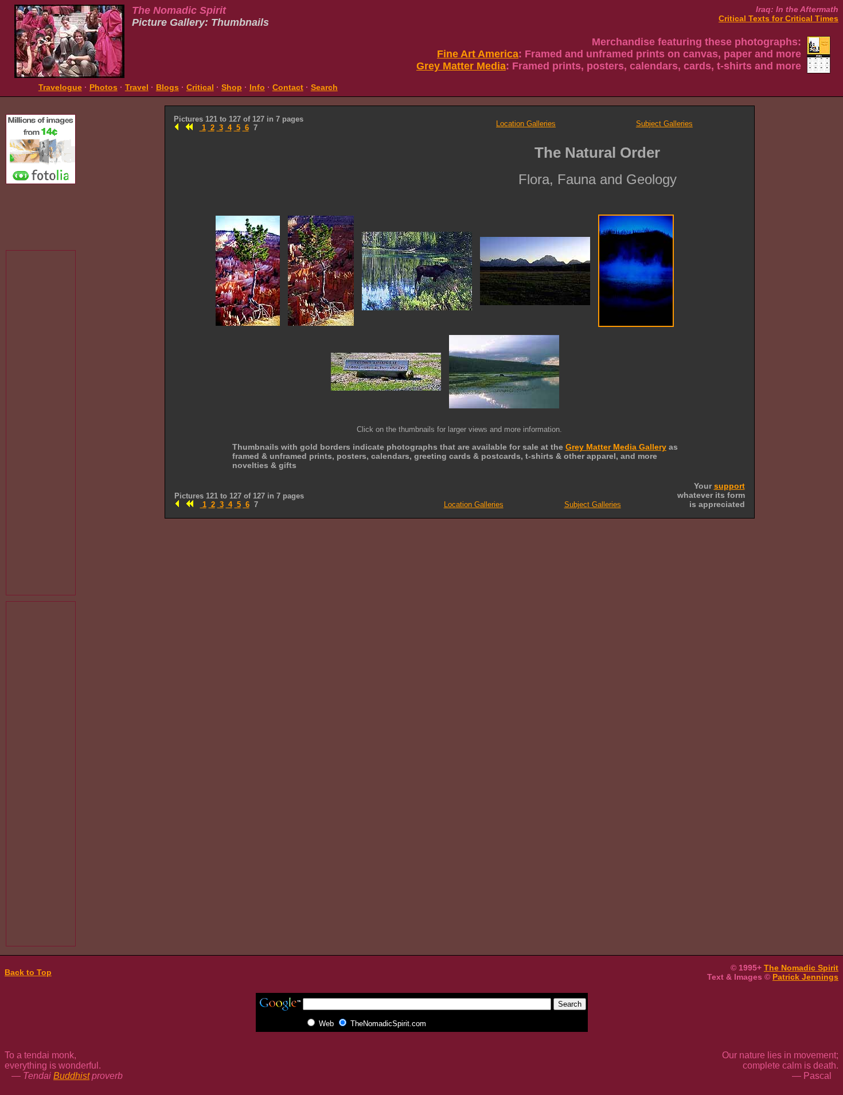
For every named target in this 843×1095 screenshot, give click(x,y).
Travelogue (60, 87)
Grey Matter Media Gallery (615, 446)
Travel (137, 87)
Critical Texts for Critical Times (778, 18)
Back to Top (28, 972)
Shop (231, 87)
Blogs (167, 87)
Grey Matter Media (461, 66)
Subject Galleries (664, 123)
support (729, 485)
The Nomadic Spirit (801, 967)
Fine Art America (477, 54)
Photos (103, 87)
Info (257, 87)
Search (324, 87)
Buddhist (71, 1076)
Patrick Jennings (805, 976)
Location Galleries (526, 123)
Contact (287, 87)
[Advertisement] (40, 215)
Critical (200, 87)
